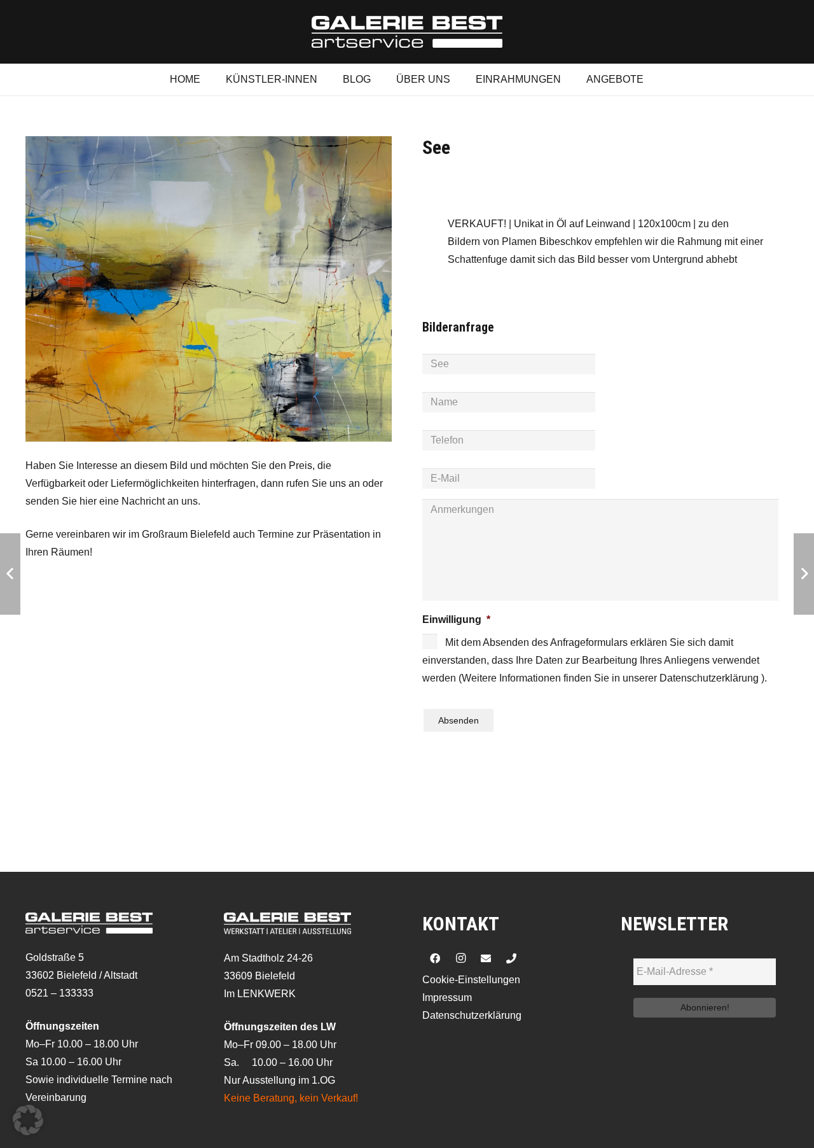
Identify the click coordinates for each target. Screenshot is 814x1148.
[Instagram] (460, 958)
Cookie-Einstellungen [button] (471, 979)
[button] (28, 1120)
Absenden (458, 720)
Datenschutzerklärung (471, 1015)
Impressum (447, 997)
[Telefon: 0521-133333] (511, 958)
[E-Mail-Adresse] (486, 958)
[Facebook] (435, 958)
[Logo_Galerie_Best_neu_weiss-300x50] (407, 32)
